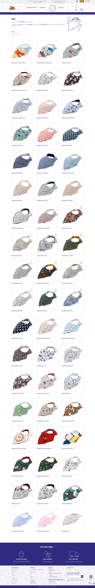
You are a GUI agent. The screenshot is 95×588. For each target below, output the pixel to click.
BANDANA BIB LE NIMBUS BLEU (68, 338)
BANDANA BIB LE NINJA (67, 145)
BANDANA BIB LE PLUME (17, 365)
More (13, 31)
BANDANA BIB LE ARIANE (17, 338)
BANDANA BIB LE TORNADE (42, 503)
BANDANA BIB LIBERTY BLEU (68, 173)
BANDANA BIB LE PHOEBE (17, 283)
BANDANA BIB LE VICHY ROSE (43, 531)
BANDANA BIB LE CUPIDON (17, 476)
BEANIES (13, 575)
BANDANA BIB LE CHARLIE (67, 310)
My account (32, 581)
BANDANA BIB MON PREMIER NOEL (44, 448)
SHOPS (50, 575)
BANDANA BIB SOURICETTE (42, 117)
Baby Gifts (61, 7)
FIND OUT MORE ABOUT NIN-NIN (55, 573)
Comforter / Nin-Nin (31, 7)
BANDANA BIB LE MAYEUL (42, 200)
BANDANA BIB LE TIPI (16, 503)
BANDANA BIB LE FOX (66, 62)
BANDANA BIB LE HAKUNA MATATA (19, 90)
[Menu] (93, 575)
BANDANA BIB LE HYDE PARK (43, 283)
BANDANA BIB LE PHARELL (67, 283)
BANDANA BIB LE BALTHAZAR (68, 421)
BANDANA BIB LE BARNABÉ (17, 228)
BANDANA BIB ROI (65, 531)
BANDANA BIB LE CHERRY (17, 310)
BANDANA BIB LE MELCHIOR (43, 421)
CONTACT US (32, 579)
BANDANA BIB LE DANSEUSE (43, 476)
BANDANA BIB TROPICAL (67, 503)
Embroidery (42, 7)
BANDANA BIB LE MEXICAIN (17, 393)
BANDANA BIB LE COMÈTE (67, 255)
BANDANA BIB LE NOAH (42, 255)
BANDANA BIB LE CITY (41, 365)
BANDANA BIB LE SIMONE (17, 200)
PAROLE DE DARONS (53, 576)
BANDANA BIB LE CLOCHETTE (43, 393)
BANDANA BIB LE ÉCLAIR (42, 310)
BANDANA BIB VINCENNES (42, 90)
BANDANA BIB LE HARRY (17, 255)
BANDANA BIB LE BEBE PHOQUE (18, 117)
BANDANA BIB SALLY (66, 393)
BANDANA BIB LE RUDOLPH (17, 421)
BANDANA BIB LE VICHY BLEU (18, 531)
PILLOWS (13, 577)
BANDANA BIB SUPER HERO (67, 365)
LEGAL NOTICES (33, 571)
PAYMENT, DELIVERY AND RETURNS (36, 569)
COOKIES (31, 576)
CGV (31, 574)
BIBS (12, 573)
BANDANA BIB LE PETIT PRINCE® (19, 62)
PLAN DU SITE (32, 572)
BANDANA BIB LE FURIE (67, 476)
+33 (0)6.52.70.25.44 (51, 581)
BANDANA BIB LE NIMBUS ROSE (43, 338)
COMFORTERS (14, 569)
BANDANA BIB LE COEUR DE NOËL (19, 448)
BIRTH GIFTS (14, 581)
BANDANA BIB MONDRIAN (67, 448)
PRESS (31, 577)
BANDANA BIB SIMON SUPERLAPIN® (44, 62)
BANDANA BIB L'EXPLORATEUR (68, 117)
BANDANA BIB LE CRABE (42, 145)
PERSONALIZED (14, 579)
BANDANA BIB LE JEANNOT (67, 90)
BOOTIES (13, 571)
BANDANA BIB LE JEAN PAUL (43, 173)
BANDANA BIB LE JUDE (66, 228)
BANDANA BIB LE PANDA (17, 145)
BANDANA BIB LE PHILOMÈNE (43, 228)
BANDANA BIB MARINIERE (17, 173)
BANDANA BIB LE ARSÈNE (67, 200)
